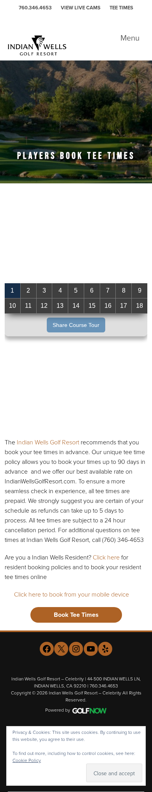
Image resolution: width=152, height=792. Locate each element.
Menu (130, 38)
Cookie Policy (26, 760)
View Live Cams (81, 7)
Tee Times (121, 7)
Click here (106, 557)
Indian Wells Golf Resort (48, 442)
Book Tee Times (76, 614)
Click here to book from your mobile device (71, 594)
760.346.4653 (35, 7)
